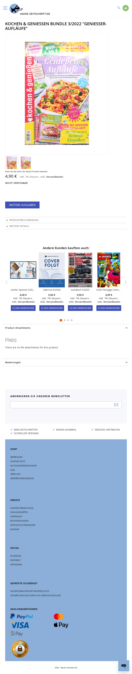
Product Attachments (17, 327)
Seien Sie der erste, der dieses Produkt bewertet (26, 171)
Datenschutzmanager (22, 525)
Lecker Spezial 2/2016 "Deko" (23, 289)
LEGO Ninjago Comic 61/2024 (108, 289)
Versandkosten (54, 176)
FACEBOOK (15, 556)
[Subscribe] (116, 404)
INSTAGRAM (16, 564)
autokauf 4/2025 (80, 289)
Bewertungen (13, 362)
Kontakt (14, 529)
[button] (11, 162)
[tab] (66, 328)
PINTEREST (15, 560)
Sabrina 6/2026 (51, 289)
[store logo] (29, 9)
